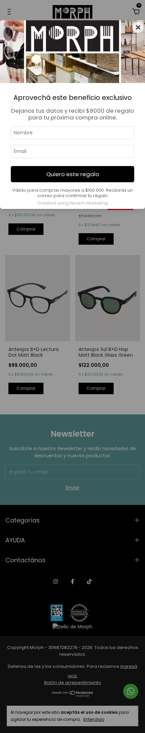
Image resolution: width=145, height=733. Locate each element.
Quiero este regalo (72, 174)
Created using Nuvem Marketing (72, 203)
